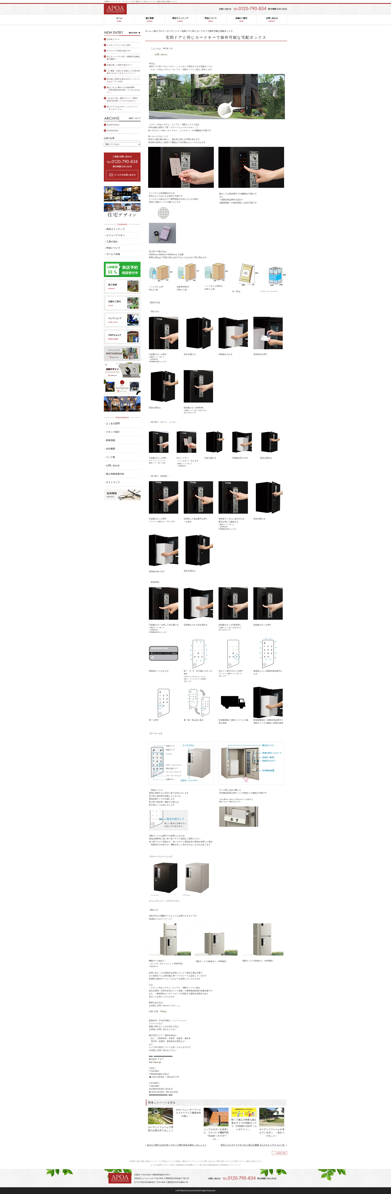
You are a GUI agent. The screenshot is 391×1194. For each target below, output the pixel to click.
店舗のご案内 (241, 19)
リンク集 (198, 1165)
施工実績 (150, 19)
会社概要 (189, 1165)
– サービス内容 (112, 254)
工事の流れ (220, 1161)
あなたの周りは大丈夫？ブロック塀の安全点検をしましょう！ (177, 1145)
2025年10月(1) (113, 125)
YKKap (163, 1011)
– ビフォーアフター (115, 235)
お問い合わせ (272, 19)
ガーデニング (172, 31)
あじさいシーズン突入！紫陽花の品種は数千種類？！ (123, 57)
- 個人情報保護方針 (114, 474)
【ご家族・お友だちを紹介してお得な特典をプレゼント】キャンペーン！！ (123, 72)
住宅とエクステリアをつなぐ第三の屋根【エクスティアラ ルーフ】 (253, 1145)
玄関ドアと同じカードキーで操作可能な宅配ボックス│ (156, 1)
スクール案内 (244, 1161)
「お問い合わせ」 (161, 54)
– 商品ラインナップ (115, 229)
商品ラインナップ (180, 19)
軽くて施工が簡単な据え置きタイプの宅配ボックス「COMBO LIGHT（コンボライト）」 (244, 1124)
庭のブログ (159, 31)
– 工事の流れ (111, 241)
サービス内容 (232, 1161)
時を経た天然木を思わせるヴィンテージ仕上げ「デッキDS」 (123, 80)
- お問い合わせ (112, 465)
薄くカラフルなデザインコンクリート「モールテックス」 (122, 108)
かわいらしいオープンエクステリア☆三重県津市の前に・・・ (188, 1112)
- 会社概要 (110, 448)
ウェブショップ (194, 1161)
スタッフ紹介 (168, 1165)
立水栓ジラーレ (113, 39)
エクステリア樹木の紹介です (119, 51)
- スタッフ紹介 (112, 432)
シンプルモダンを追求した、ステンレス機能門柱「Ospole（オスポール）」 (216, 1134)
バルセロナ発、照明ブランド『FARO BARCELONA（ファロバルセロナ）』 (123, 99)
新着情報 (180, 1165)
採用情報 (224, 1165)
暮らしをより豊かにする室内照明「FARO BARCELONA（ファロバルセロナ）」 (123, 90)
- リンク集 (110, 457)
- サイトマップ (112, 482)
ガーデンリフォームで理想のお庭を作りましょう (160, 1129)
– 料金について (112, 248)
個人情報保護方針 (211, 1165)
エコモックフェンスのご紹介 (119, 45)
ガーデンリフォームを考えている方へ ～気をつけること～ (271, 1132)
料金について (211, 19)
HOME (132, 1161)
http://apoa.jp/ (155, 1062)
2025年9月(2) (112, 131)
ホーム (119, 19)
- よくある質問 (112, 423)
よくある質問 (156, 1165)
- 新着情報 (110, 440)
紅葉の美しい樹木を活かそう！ (120, 65)
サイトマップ (234, 1165)
